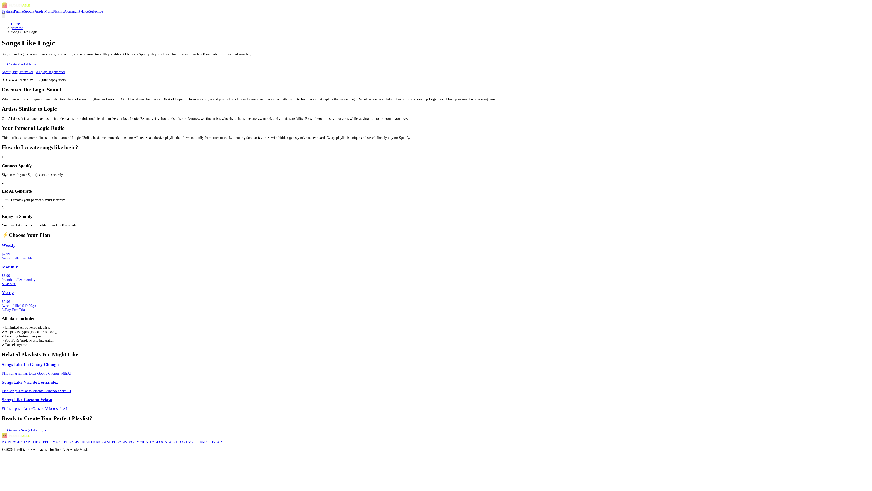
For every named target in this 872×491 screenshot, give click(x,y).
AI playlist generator (50, 72)
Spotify (29, 11)
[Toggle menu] (3, 15)
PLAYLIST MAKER (80, 442)
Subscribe (96, 11)
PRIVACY (215, 442)
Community (73, 11)
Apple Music (44, 11)
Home (15, 24)
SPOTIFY (33, 442)
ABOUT (171, 442)
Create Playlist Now (21, 64)
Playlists (59, 11)
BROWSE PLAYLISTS (113, 442)
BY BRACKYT (14, 442)
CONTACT (186, 442)
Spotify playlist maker (17, 72)
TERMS (201, 442)
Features (8, 11)
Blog (85, 11)
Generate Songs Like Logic (27, 430)
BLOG (159, 442)
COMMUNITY (142, 442)
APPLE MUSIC (52, 442)
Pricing (19, 11)
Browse (17, 28)
